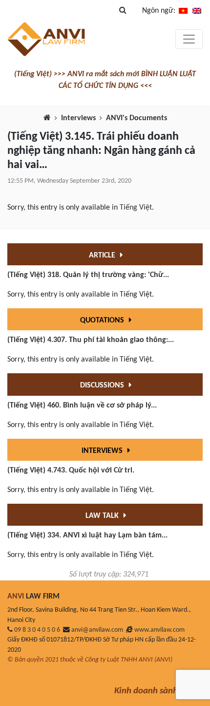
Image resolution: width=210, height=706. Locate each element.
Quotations (103, 320)
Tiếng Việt (136, 208)
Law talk (103, 516)
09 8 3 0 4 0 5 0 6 (37, 630)
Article (103, 255)
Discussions (103, 385)
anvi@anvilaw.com (97, 630)
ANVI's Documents (136, 118)
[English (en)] (196, 11)
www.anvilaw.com (159, 630)
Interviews (78, 118)
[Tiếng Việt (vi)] (183, 11)
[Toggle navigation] (189, 39)
